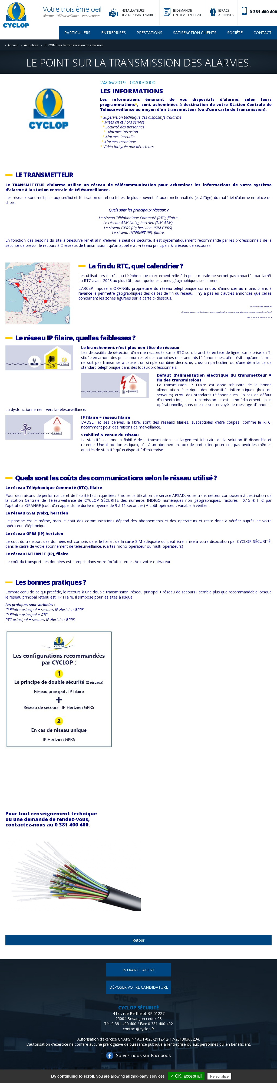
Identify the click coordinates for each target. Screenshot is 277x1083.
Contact (262, 32)
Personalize (219, 1076)
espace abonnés (225, 12)
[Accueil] (16, 15)
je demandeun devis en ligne (187, 12)
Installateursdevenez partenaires (138, 12)
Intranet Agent (138, 969)
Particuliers (77, 32)
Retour (138, 940)
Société (235, 32)
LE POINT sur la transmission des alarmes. (74, 45)
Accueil (13, 45)
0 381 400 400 (263, 12)
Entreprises (113, 32)
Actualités (31, 45)
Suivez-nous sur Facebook (143, 1055)
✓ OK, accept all (186, 1076)
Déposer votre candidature (138, 987)
